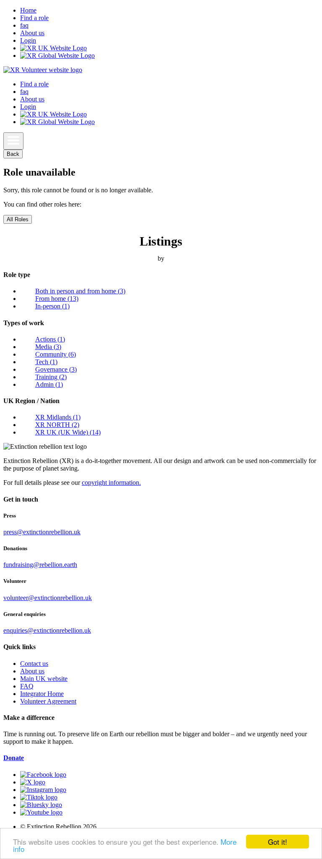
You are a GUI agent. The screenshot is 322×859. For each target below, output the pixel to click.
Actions (50, 339)
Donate (13, 757)
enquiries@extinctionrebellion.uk (47, 630)
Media (48, 346)
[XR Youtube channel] (41, 812)
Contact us (34, 663)
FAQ (27, 686)
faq (24, 25)
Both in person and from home (80, 291)
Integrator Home (42, 693)
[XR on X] (32, 782)
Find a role (34, 17)
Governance (56, 369)
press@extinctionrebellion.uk (41, 532)
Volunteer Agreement (48, 701)
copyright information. (111, 482)
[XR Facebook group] (43, 774)
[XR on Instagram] (43, 789)
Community (55, 354)
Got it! (277, 841)
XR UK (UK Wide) (68, 432)
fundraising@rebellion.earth (40, 564)
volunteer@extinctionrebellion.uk (47, 597)
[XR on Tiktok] (38, 797)
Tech (46, 361)
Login (28, 40)
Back (13, 154)
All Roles (18, 219)
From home (56, 298)
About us (32, 32)
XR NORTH (57, 424)
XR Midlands (57, 417)
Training (51, 376)
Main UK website (44, 678)
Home (28, 10)
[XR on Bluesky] (41, 804)
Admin (49, 384)
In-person (52, 306)
